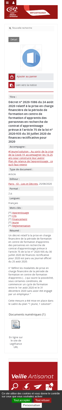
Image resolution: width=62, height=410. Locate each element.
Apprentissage (20, 212)
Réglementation (21, 225)
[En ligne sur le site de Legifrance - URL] (16, 324)
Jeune (15, 222)
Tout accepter (22, 400)
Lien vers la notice (26, 85)
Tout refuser (42, 400)
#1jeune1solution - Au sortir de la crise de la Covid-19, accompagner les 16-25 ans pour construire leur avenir (30, 155)
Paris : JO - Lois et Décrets (23, 183)
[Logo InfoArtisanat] (33, 381)
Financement (19, 219)
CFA (14, 216)
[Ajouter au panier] (11, 77)
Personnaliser (31, 405)
